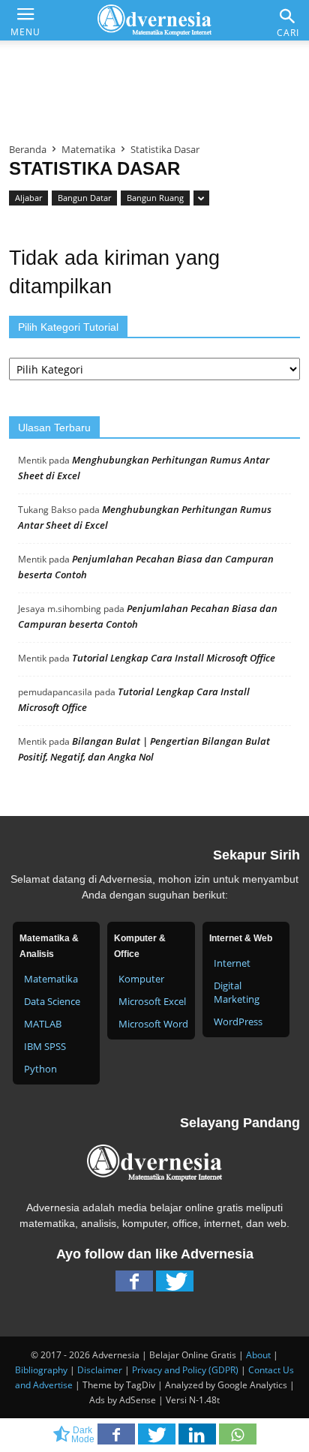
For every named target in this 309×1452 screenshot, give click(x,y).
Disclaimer (99, 1370)
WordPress (238, 1021)
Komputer (141, 979)
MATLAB (43, 1023)
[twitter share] (158, 1438)
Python (40, 1069)
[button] (288, 16)
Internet (232, 963)
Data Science (52, 1001)
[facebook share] (118, 1438)
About (258, 1354)
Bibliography (41, 1370)
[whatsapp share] (237, 1438)
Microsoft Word (153, 1023)
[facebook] (134, 1285)
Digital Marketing (237, 992)
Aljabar (28, 197)
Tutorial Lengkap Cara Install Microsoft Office (173, 657)
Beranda (27, 149)
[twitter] (175, 1285)
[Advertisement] (154, 85)
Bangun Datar (84, 197)
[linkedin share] (198, 1438)
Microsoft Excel (152, 1001)
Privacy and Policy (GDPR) (185, 1370)
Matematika (89, 149)
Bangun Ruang (155, 197)
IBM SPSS (45, 1046)
